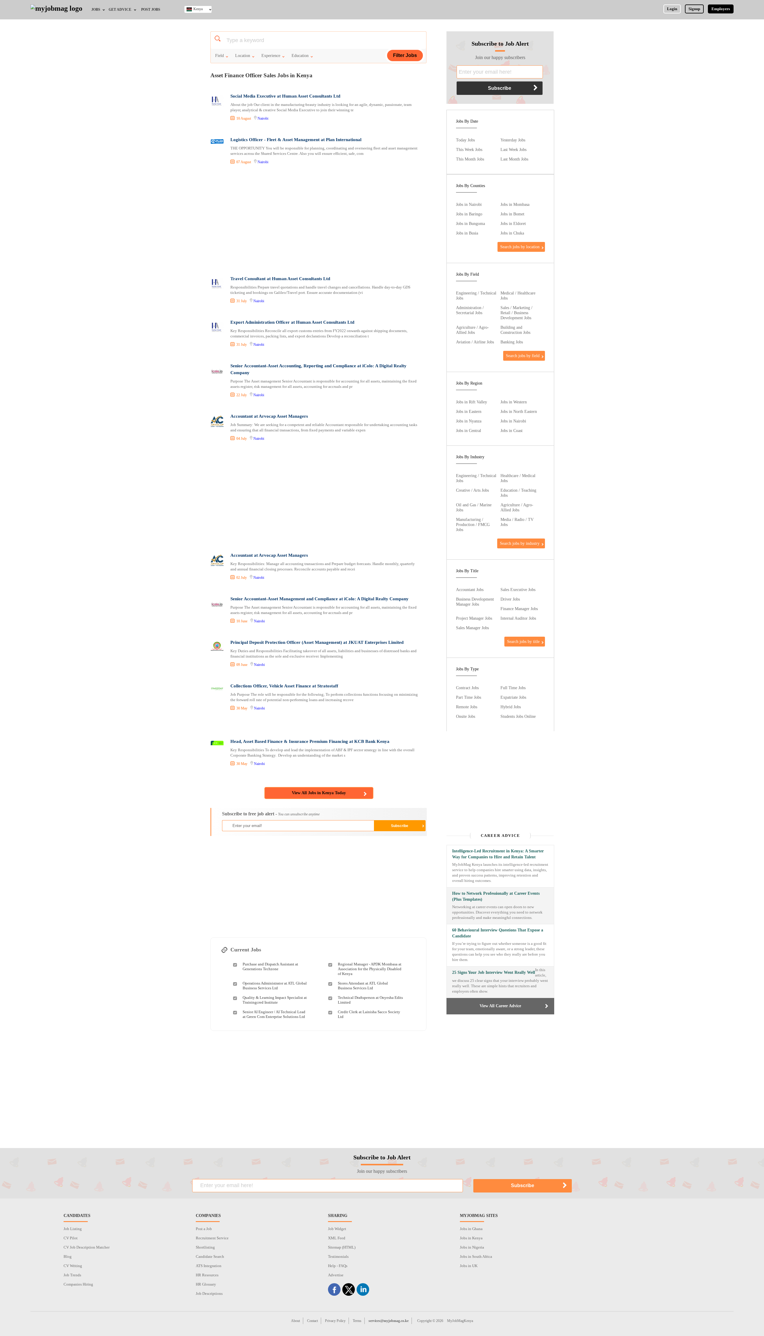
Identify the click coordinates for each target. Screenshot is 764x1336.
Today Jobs (465, 140)
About (295, 1321)
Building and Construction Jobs (515, 330)
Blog (68, 1256)
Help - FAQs (337, 1266)
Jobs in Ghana (471, 1229)
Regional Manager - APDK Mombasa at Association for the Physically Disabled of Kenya (369, 969)
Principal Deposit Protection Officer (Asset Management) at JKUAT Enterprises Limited (316, 642)
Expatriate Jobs (513, 697)
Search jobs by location (520, 246)
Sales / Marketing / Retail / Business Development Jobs (516, 312)
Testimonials (338, 1256)
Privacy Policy (335, 1321)
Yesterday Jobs (512, 140)
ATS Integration (208, 1266)
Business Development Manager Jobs (475, 602)
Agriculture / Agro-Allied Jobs (472, 330)
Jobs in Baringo (469, 214)
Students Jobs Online (518, 716)
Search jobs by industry (520, 543)
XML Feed (336, 1238)
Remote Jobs (466, 706)
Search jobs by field (523, 355)
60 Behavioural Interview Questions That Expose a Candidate (497, 933)
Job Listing (73, 1229)
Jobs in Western (513, 401)
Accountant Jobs (469, 589)
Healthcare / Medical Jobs (517, 478)
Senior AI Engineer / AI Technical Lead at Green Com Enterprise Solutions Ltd (274, 1014)
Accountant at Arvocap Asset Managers (269, 416)
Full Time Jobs (513, 687)
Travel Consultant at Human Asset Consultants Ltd (280, 278)
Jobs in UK (469, 1266)
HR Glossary (206, 1284)
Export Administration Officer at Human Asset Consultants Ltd (292, 322)
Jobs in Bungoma (470, 223)
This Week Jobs (469, 149)
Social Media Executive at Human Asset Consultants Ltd (285, 96)
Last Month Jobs (514, 159)
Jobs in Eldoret (513, 223)
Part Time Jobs (468, 697)
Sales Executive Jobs (517, 589)
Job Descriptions (209, 1293)
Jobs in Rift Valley (471, 401)
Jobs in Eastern (468, 411)
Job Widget (337, 1229)
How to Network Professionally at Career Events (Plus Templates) (496, 896)
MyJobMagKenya (460, 1321)
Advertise (336, 1275)
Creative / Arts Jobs (472, 490)
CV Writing (73, 1266)
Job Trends (72, 1275)
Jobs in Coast (511, 430)
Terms (357, 1321)
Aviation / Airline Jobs (475, 342)
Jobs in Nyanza (468, 421)
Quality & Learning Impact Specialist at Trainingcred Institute (275, 1000)
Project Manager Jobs (474, 618)
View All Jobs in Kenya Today (319, 793)
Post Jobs (150, 9)
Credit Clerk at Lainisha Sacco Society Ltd (369, 1014)
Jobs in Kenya (471, 1238)
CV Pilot (71, 1238)
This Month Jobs (470, 159)
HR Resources (207, 1275)
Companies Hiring (78, 1284)
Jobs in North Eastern (518, 411)
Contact (312, 1321)
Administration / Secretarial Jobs (470, 310)
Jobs (95, 9)
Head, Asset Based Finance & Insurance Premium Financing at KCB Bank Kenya (309, 741)
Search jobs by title (523, 641)
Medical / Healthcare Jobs (517, 295)
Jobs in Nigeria (472, 1247)
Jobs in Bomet (512, 214)
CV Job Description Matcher (87, 1247)
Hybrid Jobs (510, 706)
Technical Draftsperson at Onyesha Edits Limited (370, 1000)
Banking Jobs (511, 342)
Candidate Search (210, 1256)
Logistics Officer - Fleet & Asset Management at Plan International (295, 139)
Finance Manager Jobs (519, 608)
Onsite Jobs (465, 716)
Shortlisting (205, 1247)
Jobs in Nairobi (469, 204)
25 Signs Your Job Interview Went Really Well (493, 972)
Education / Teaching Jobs (518, 493)
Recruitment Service (212, 1238)
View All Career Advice (500, 1006)
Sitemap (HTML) (341, 1247)
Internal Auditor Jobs (518, 618)
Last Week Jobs (513, 149)
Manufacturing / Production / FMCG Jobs (473, 524)
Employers (720, 9)
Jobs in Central (468, 430)
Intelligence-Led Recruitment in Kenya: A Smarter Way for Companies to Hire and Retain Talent (498, 854)
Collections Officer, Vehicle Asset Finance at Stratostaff (284, 686)
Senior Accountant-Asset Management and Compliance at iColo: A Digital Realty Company (319, 598)
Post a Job (204, 1229)
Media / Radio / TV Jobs (517, 522)
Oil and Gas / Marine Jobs (474, 507)
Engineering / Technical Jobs (476, 295)
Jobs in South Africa (476, 1256)
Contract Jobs (467, 687)
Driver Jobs (510, 599)
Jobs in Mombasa (514, 204)
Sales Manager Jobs (472, 627)
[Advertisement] (318, 221)
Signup (694, 9)
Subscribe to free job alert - (271, 813)
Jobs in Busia (467, 233)
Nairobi (263, 118)
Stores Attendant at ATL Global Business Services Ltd (363, 985)
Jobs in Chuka (512, 233)
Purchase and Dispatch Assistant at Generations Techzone (270, 966)
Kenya (198, 9)
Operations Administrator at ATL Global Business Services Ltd (275, 985)
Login (672, 9)
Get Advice (120, 9)
